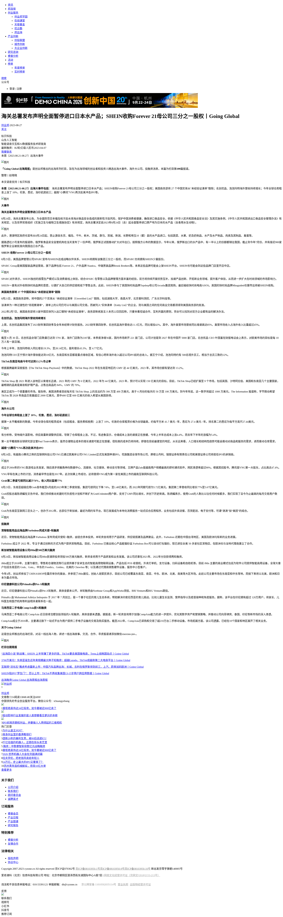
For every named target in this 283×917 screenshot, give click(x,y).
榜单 (10, 63)
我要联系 (6, 151)
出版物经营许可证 (140, 884)
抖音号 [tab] (5, 910)
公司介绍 (13, 787)
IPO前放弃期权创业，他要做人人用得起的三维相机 (32, 722)
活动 (10, 59)
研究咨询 (13, 52)
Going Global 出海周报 (24, 679)
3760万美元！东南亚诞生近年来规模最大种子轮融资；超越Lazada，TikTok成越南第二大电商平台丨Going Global (65, 660)
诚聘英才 (13, 799)
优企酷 (18, 28)
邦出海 (18, 32)
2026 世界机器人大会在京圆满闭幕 (23, 754)
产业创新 (13, 36)
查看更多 (6, 769)
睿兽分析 (13, 56)
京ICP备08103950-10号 (138, 868)
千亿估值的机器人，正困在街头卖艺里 (25, 742)
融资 (9, 679)
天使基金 (19, 24)
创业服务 (13, 12)
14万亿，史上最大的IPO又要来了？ (23, 762)
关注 (4, 129)
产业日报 (13, 817)
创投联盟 (19, 40)
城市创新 (19, 44)
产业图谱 (13, 821)
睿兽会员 (13, 813)
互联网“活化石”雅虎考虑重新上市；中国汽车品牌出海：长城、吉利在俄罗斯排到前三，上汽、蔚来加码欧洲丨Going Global (72, 666)
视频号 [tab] (5, 902)
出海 (4, 679)
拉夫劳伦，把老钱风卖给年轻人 (21, 758)
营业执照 (123, 884)
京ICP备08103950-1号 (87, 868)
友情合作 (13, 843)
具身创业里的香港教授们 (17, 734)
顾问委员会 (14, 795)
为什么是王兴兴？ (13, 730)
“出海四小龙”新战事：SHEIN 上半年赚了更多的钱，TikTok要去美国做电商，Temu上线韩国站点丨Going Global (65, 653)
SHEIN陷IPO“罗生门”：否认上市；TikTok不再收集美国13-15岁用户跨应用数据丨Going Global (55, 673)
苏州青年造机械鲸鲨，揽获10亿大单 (25, 765)
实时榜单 (19, 71)
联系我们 (13, 791)
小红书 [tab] (5, 906)
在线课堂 (19, 20)
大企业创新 (21, 48)
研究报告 (13, 825)
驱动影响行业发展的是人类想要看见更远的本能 (30, 715)
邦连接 (12, 8)
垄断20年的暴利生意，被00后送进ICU (25, 738)
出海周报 (42, 679)
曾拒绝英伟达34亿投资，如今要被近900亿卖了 (29, 708)
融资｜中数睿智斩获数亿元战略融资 (24, 746)
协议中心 (13, 862)
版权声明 (13, 858)
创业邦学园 (21, 16)
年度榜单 (19, 67)
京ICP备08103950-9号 (112, 868)
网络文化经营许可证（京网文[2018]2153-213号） (132, 875)
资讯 (10, 4)
